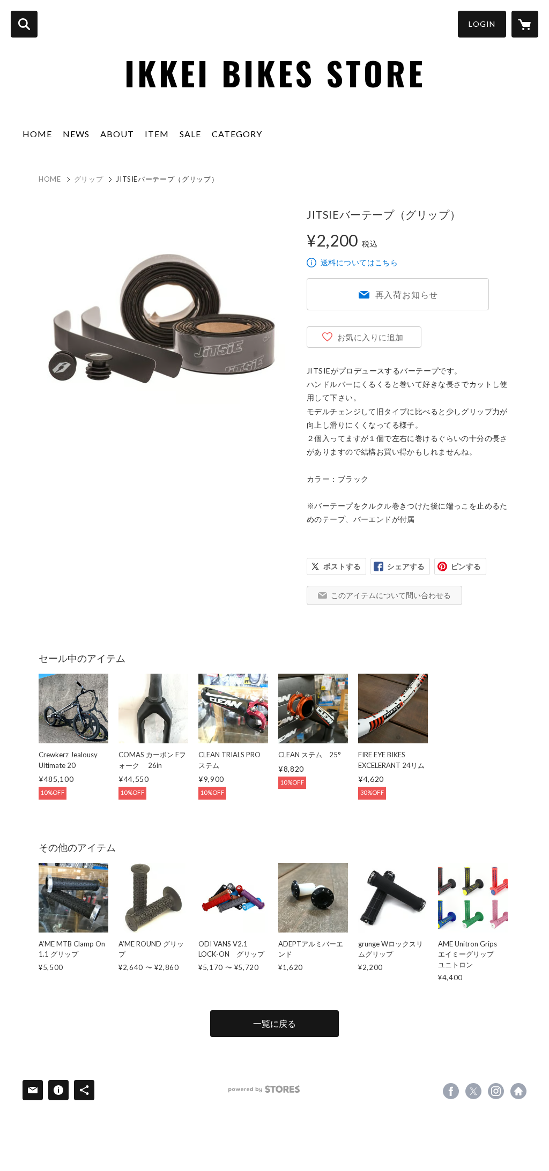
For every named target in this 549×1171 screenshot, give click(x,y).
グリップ (88, 179)
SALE (190, 134)
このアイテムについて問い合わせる (391, 595)
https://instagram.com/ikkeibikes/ (496, 1091)
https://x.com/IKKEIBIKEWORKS (473, 1091)
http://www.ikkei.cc (518, 1091)
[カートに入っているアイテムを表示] (524, 24)
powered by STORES (264, 1089)
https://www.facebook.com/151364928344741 (451, 1091)
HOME (37, 134)
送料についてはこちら (359, 262)
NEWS (76, 134)
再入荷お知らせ (407, 294)
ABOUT (117, 134)
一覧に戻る (274, 1023)
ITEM (157, 134)
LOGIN (482, 23)
